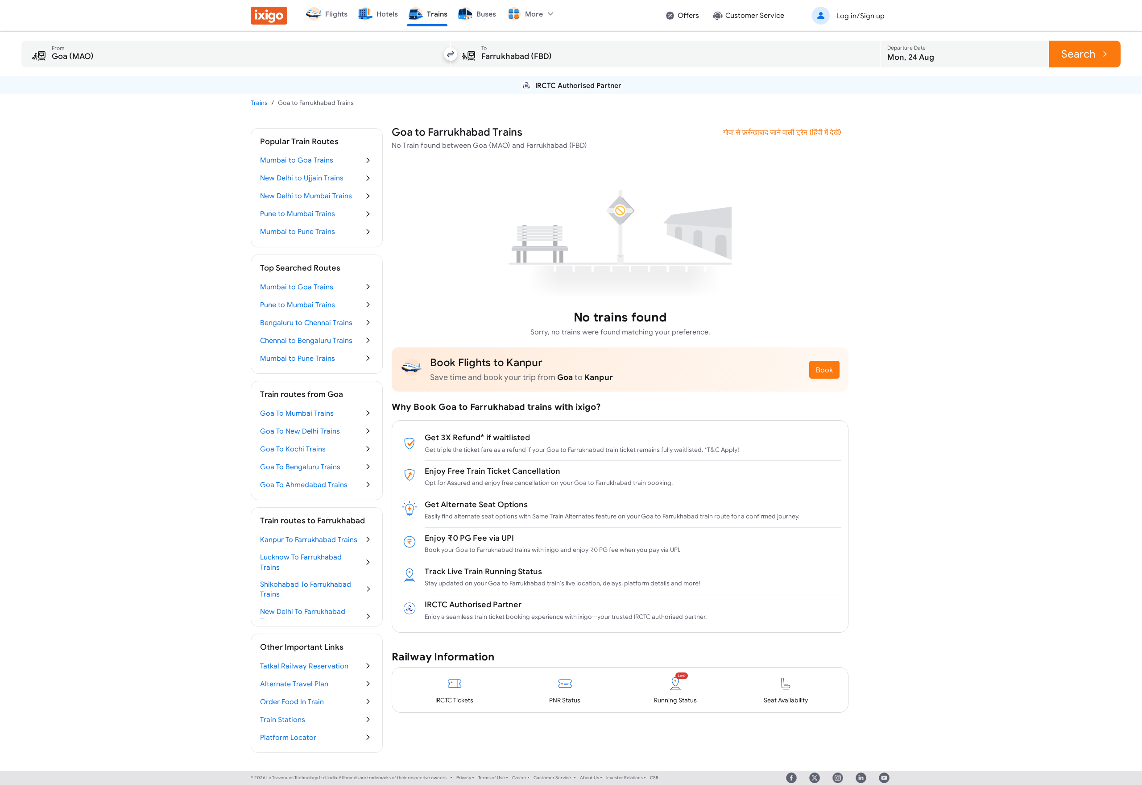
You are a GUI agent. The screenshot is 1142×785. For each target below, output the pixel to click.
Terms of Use (491, 777)
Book (824, 370)
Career (519, 777)
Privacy (463, 777)
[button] (846, 16)
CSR (654, 777)
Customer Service (552, 777)
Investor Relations (624, 777)
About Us (589, 777)
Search (1078, 54)
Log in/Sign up (860, 16)
